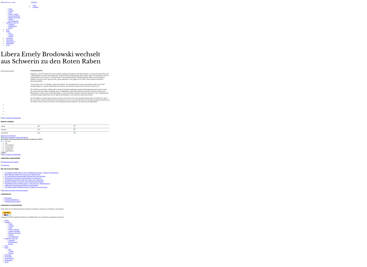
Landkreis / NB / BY (12, 23)
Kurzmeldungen (13, 21)
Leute (10, 12)
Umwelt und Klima (14, 16)
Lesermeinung (10, 42)
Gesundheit (9, 40)
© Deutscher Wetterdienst (8, 135)
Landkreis (11, 24)
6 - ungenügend (8, 151)
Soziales (11, 11)
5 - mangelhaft (8, 149)
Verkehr (10, 19)
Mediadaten (10, 43)
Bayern (10, 28)
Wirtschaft (9, 38)
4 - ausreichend (8, 147)
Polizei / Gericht (13, 14)
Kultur (8, 31)
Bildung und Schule (14, 17)
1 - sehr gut (6, 141)
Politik (10, 9)
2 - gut (5, 143)
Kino (9, 33)
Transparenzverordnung (13, 201)
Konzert (10, 36)
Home (34, 5)
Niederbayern (12, 26)
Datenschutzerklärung (12, 200)
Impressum (8, 198)
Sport (8, 29)
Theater (10, 35)
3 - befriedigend (8, 145)
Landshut (35, 7)
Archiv (8, 45)
